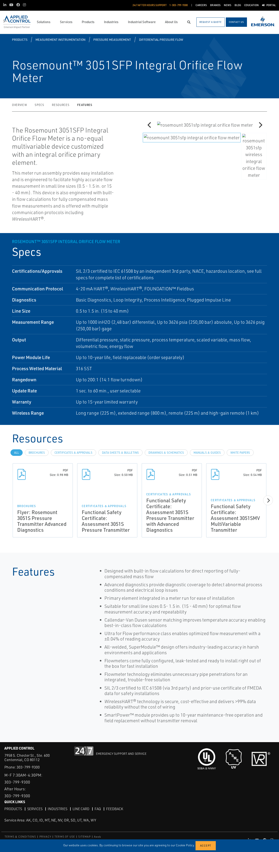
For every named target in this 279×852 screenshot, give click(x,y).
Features (84, 105)
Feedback (114, 809)
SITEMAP (84, 836)
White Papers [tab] (240, 452)
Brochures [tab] (37, 452)
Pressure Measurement (112, 39)
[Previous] (150, 125)
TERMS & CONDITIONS (20, 836)
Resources (60, 105)
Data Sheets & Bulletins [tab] (120, 452)
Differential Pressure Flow (161, 39)
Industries (57, 809)
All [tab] (16, 452)
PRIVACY (45, 836)
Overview (19, 105)
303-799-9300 (28, 767)
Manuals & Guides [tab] (207, 452)
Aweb (97, 836)
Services (35, 809)
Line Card (81, 809)
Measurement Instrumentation (60, 39)
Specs (39, 105)
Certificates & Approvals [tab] (73, 452)
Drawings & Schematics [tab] (166, 452)
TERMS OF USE (64, 836)
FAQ (98, 809)
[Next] (260, 125)
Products (19, 39)
